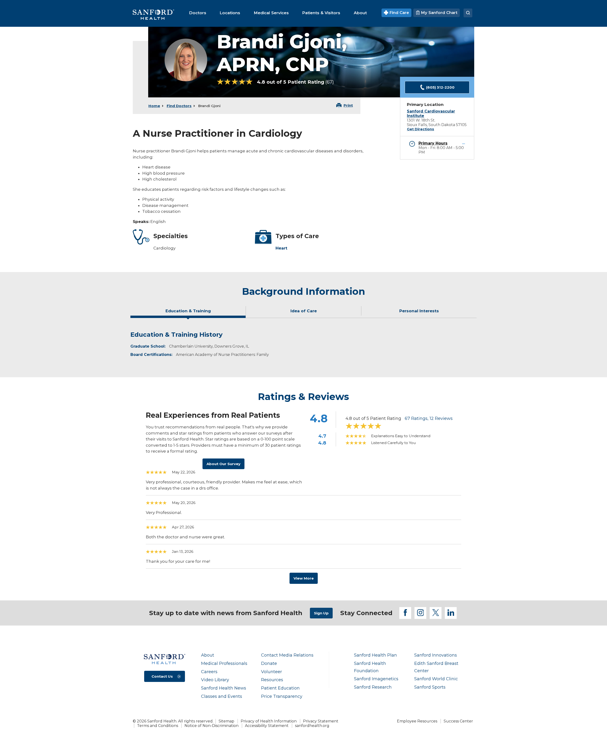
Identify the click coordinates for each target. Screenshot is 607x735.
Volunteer (271, 671)
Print (348, 105)
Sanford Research (373, 687)
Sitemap (226, 721)
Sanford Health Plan (375, 655)
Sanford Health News (223, 688)
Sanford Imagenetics (376, 678)
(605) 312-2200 (440, 87)
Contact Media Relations (287, 655)
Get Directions (420, 129)
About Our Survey (223, 464)
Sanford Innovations (435, 655)
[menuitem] (197, 13)
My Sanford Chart (438, 12)
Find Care (398, 12)
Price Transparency (281, 696)
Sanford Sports (430, 687)
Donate (269, 663)
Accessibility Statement (267, 725)
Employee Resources (417, 721)
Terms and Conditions (157, 725)
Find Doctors (179, 106)
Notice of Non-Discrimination (211, 725)
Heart (281, 248)
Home (154, 106)
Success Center (458, 721)
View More (304, 578)
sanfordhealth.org (312, 725)
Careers (209, 671)
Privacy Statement (320, 721)
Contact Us (162, 676)
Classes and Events (221, 696)
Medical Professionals (224, 663)
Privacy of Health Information (269, 721)
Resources (272, 679)
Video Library (215, 679)
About (207, 655)
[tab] (188, 312)
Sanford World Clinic (436, 678)
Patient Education (280, 688)
